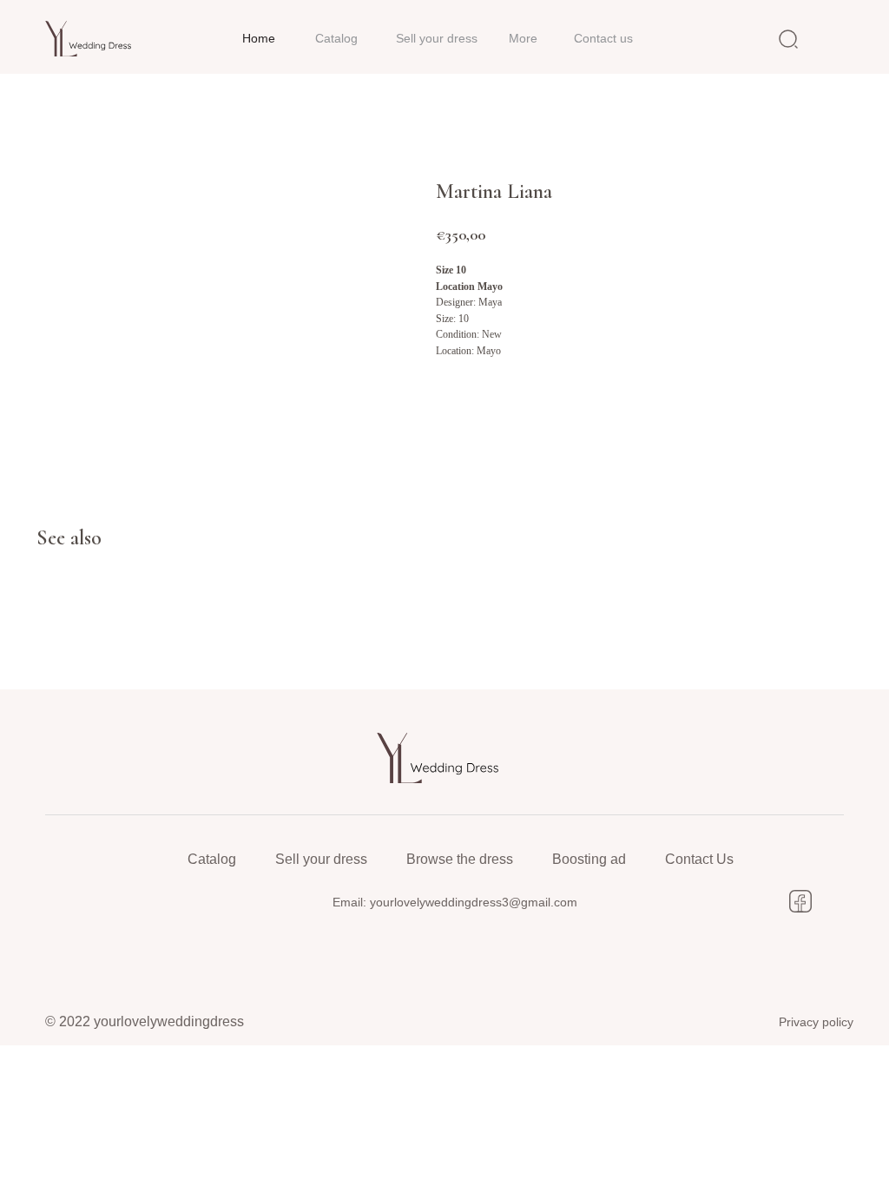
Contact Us (699, 859)
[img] (93, 38)
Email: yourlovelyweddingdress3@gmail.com (455, 902)
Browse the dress (459, 859)
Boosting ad (589, 859)
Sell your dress (321, 859)
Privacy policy (816, 1022)
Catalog (212, 859)
